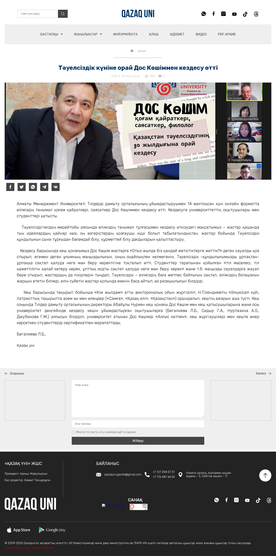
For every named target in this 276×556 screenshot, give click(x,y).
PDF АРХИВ (227, 34)
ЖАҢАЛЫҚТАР (86, 34)
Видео (201, 34)
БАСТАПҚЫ (49, 34)
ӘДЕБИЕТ (177, 34)
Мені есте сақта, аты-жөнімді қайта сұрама (106, 432)
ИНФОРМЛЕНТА (125, 34)
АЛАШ (154, 34)
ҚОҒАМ (142, 51)
